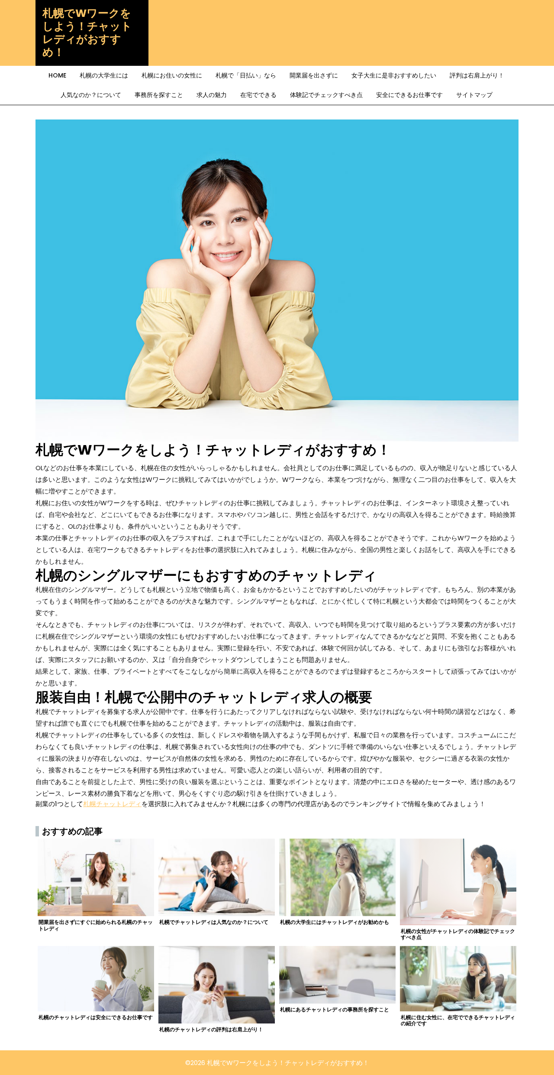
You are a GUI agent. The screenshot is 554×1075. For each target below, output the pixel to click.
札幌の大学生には (104, 75)
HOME (57, 75)
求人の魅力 (211, 94)
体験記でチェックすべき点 (326, 94)
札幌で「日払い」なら (246, 75)
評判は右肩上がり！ (477, 75)
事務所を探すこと (159, 94)
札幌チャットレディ (112, 803)
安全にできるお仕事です (409, 94)
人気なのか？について (91, 94)
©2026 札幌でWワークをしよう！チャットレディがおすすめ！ (277, 1062)
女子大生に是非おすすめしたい (393, 75)
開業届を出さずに (314, 75)
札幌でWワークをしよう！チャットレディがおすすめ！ (87, 33)
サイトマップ (474, 94)
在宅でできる (258, 94)
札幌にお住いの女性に (172, 75)
